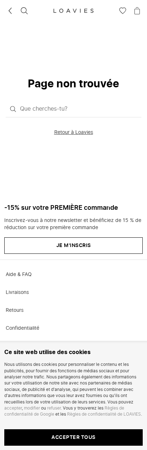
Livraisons (17, 292)
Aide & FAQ (19, 274)
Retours (15, 310)
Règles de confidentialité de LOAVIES (104, 414)
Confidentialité (22, 328)
